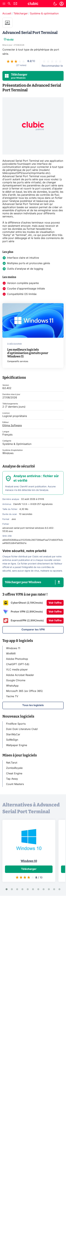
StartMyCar (13, 734)
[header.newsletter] (15, 4)
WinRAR (11, 653)
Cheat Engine (14, 773)
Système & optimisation (44, 13)
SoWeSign (12, 740)
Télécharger (20, 13)
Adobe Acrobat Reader (20, 675)
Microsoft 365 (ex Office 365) (24, 691)
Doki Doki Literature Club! (22, 729)
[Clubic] (33, 4)
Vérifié (10, 39)
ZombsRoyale (14, 768)
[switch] (55, 4)
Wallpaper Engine (16, 745)
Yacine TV (12, 696)
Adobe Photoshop (17, 659)
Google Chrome (15, 680)
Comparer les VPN (33, 629)
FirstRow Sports (16, 724)
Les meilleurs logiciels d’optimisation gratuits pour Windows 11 (27, 353)
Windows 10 (29, 861)
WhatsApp (12, 685)
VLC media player (17, 669)
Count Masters (15, 784)
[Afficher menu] (4, 4)
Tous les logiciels (33, 705)
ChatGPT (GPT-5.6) (17, 664)
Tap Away (12, 779)
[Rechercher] (9, 4)
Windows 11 (13, 648)
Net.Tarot (11, 762)
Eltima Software (12, 425)
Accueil (6, 13)
